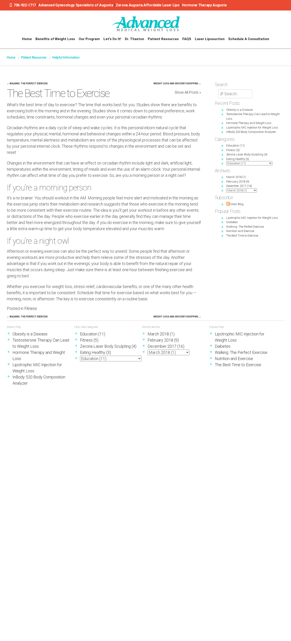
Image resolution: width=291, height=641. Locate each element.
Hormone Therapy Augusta (204, 5)
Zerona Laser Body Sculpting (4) (246, 154)
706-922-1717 (25, 5)
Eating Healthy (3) (237, 159)
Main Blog (236, 204)
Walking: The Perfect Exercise (245, 226)
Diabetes (232, 222)
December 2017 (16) (239, 186)
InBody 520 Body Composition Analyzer (251, 132)
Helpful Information (66, 57)
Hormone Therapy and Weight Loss (248, 123)
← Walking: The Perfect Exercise (27, 83)
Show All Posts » (188, 92)
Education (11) (235, 145)
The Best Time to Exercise (242, 235)
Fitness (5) (233, 150)
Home (11, 57)
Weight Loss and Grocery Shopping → (177, 83)
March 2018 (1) (236, 177)
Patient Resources (33, 57)
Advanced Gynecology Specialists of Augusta (75, 5)
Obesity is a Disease (239, 109)
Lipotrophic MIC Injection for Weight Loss (252, 127)
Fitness (30, 308)
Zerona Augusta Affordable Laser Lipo (148, 5)
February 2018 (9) (237, 181)
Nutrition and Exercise (240, 231)
